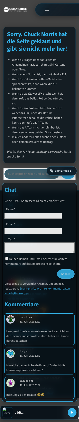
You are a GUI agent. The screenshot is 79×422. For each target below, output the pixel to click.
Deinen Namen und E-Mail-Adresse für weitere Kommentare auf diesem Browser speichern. (35, 261)
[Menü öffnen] (47, 9)
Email (10, 224)
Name (10, 209)
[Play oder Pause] (72, 412)
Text (11, 239)
